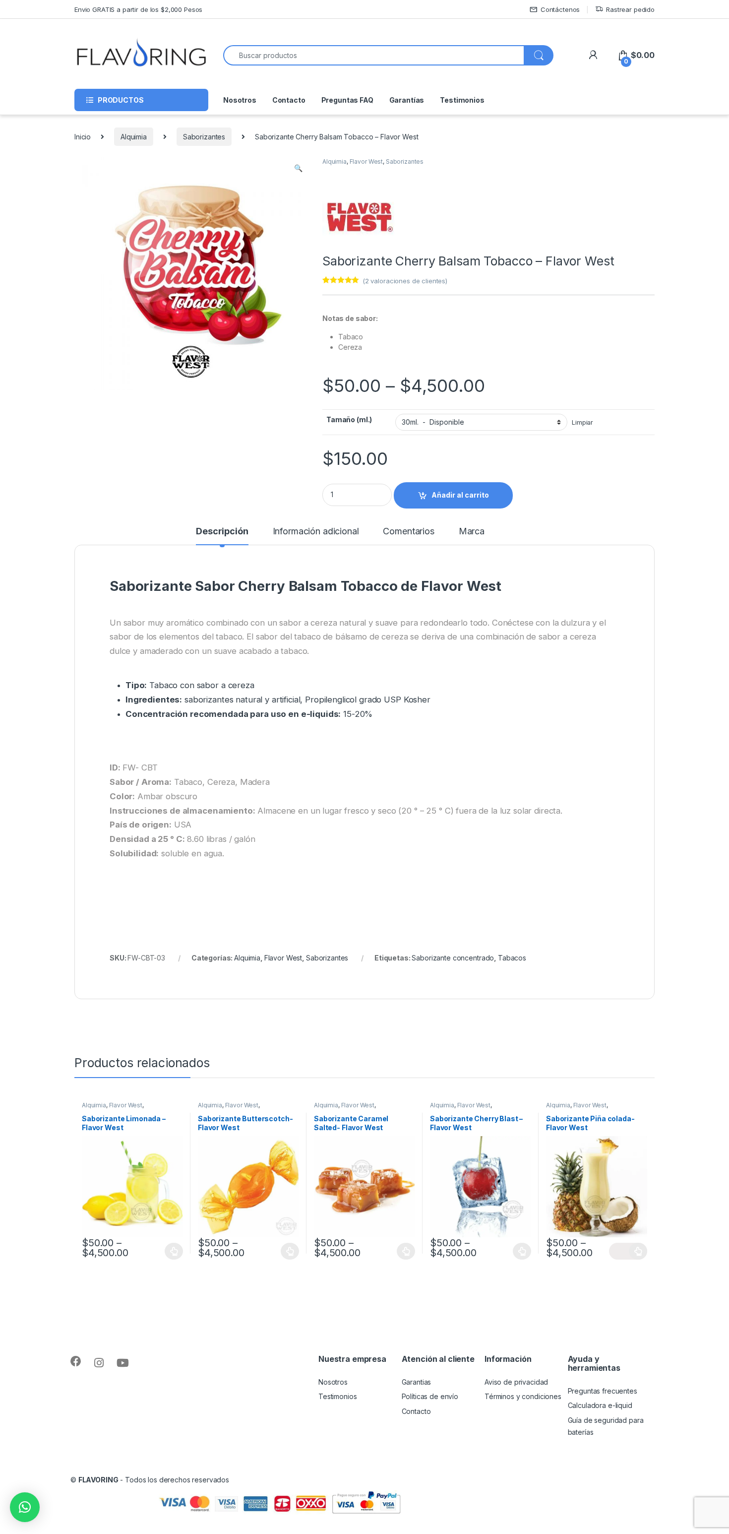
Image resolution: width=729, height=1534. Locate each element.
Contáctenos (560, 9)
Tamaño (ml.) (349, 419)
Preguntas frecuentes (602, 1391)
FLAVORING (98, 1479)
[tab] (222, 536)
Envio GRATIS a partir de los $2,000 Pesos (138, 9)
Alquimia (134, 136)
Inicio (82, 136)
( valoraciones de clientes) (405, 281)
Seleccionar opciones (164, 1251)
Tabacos (512, 958)
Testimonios (462, 100)
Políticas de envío (430, 1396)
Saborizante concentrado (453, 958)
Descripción (222, 531)
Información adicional (316, 531)
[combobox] (373, 55)
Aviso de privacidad (516, 1382)
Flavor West (366, 161)
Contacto (288, 100)
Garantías (407, 100)
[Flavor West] (359, 216)
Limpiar (582, 422)
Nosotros (239, 100)
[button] (25, 1507)
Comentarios (408, 531)
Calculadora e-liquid (600, 1405)
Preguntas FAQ (347, 100)
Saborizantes (204, 136)
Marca (472, 531)
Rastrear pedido (630, 9)
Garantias (416, 1382)
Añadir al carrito (460, 495)
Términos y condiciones (523, 1396)
